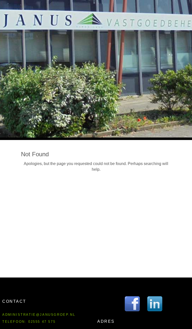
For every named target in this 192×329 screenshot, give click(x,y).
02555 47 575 (42, 322)
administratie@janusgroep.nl (38, 314)
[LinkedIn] (155, 304)
